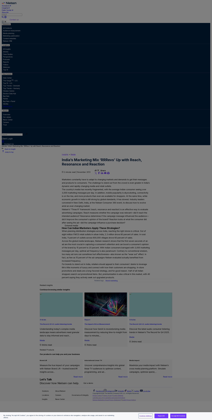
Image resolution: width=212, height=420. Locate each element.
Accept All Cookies (178, 416)
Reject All (161, 416)
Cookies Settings (145, 416)
